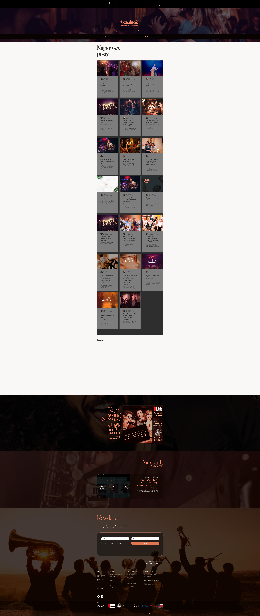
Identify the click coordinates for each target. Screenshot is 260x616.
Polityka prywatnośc (114, 580)
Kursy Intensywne (130, 577)
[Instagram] (102, 596)
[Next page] (138, 331)
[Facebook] (98, 596)
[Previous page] (121, 331)
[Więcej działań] (114, 79)
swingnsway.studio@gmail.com (116, 574)
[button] (131, 584)
